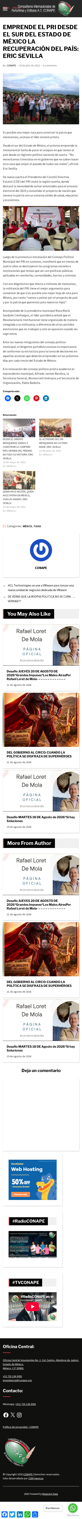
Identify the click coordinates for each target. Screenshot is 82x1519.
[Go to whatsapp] (73, 1508)
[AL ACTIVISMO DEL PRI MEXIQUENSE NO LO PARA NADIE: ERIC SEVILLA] (55, 428)
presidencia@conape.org (17, 1380)
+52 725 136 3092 (12, 1376)
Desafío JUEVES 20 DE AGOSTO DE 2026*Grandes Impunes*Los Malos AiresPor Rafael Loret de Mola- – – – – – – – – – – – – (39, 675)
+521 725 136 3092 (25, 1404)
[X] (13, 1415)
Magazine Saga (50, 1494)
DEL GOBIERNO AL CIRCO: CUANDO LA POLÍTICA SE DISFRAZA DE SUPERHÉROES (39, 754)
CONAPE (11, 65)
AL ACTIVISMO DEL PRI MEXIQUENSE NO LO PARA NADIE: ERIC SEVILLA (53, 443)
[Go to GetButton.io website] (73, 1515)
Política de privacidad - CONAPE (21, 1427)
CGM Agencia (35, 1478)
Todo (37, 526)
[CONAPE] (41, 550)
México (27, 526)
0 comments (50, 65)
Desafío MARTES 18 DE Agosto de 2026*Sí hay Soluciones (41, 819)
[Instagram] (19, 1415)
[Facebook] (6, 1415)
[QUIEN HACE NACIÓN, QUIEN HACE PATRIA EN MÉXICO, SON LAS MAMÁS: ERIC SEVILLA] (19, 480)
